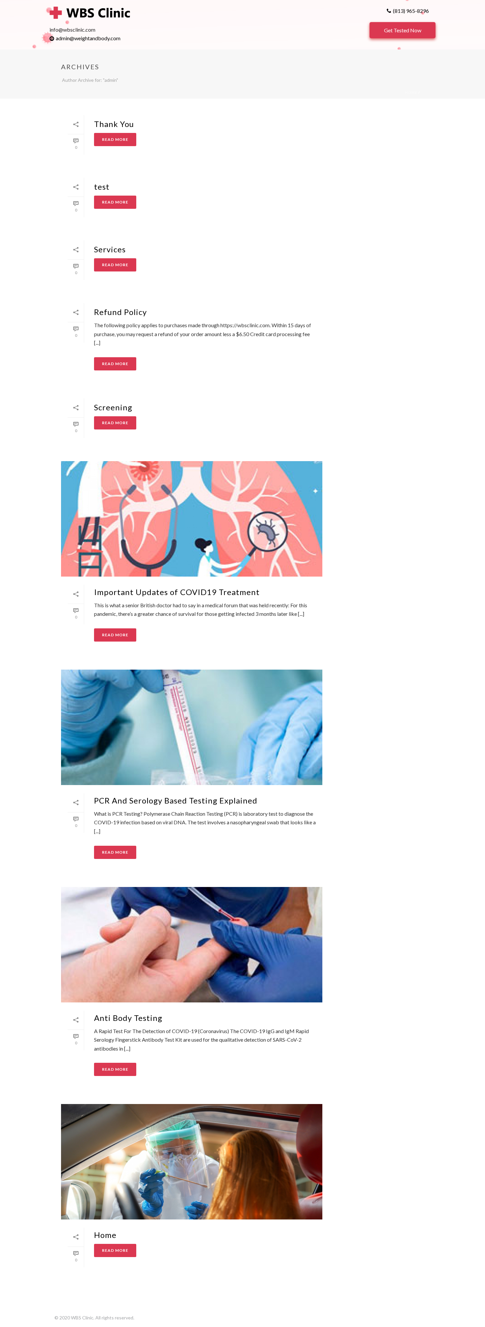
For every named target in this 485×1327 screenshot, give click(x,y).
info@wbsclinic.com (72, 29)
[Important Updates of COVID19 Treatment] (191, 519)
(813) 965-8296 (411, 11)
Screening (113, 407)
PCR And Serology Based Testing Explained (175, 800)
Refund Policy (120, 312)
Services (110, 249)
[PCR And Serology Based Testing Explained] (191, 727)
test (102, 186)
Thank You (114, 124)
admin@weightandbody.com (88, 38)
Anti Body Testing (128, 1018)
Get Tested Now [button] (402, 30)
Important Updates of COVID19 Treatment (177, 592)
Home (411, 92)
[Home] (191, 1161)
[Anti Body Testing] (191, 944)
